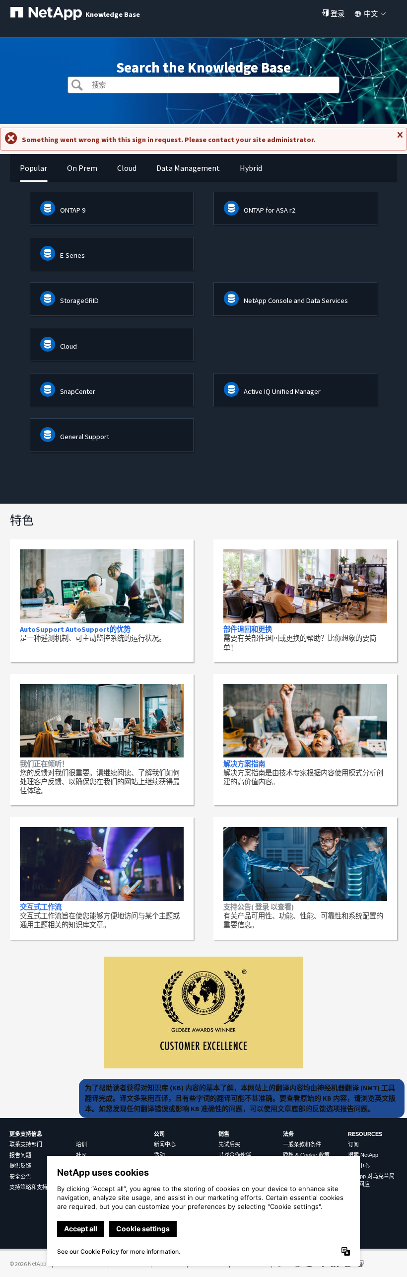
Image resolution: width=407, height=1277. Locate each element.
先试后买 (229, 1144)
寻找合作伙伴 (234, 1155)
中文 (371, 13)
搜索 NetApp (363, 1155)
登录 (337, 13)
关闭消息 (400, 139)
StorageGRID (79, 300)
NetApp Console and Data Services (296, 300)
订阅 (353, 1144)
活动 (159, 1155)
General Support (84, 436)
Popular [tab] (33, 168)
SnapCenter (77, 391)
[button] (77, 86)
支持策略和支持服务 (34, 1187)
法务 (288, 1134)
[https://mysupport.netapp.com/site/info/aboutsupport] (203, 1065)
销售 (223, 1134)
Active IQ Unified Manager (282, 391)
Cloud (68, 346)
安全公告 (20, 1177)
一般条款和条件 (302, 1144)
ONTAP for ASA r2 (269, 210)
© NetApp (27, 1263)
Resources (365, 1134)
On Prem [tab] (82, 168)
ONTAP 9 (72, 210)
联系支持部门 (25, 1144)
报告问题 (20, 1155)
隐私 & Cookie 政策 (306, 1155)
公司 (159, 1134)
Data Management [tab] (188, 168)
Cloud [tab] (126, 168)
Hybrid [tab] (251, 168)
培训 (81, 1144)
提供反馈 (20, 1166)
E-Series (72, 255)
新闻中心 (165, 1144)
